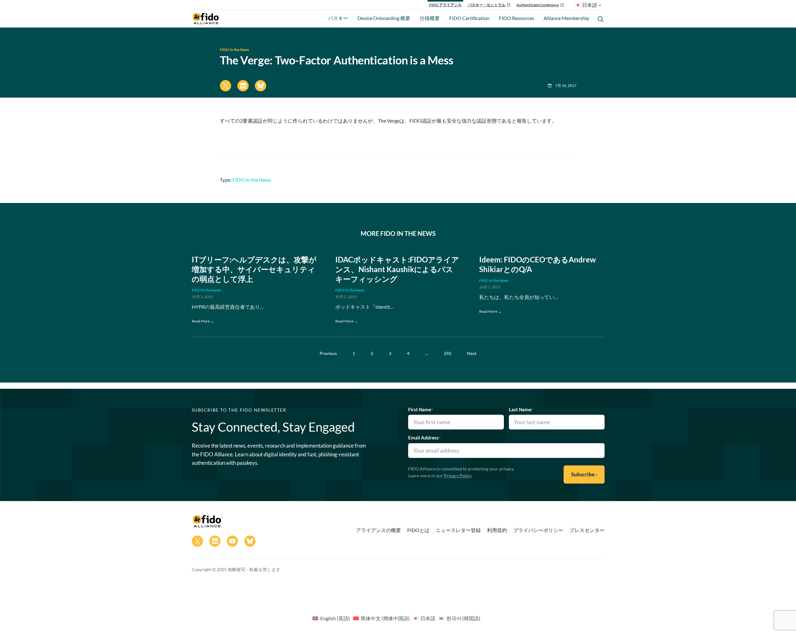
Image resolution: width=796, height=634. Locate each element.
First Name (420, 409)
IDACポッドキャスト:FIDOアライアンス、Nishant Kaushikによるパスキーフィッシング (397, 269)
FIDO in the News (234, 49)
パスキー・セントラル (486, 5)
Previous (328, 353)
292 (447, 353)
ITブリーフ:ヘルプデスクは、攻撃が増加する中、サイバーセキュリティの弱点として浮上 (254, 269)
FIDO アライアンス (445, 5)
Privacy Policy (457, 475)
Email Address (424, 437)
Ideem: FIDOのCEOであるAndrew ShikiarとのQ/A (537, 264)
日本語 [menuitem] (427, 618)
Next (471, 353)
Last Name (521, 409)
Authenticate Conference (537, 5)
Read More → (203, 321)
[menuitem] (331, 618)
